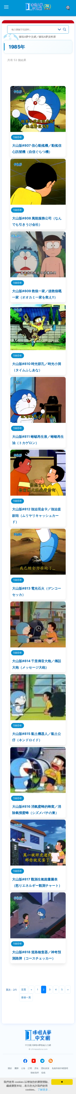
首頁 (23, 989)
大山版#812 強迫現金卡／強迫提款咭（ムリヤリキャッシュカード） (36, 515)
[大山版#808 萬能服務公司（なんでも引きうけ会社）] (38, 203)
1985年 (17, 137)
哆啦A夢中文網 (27, 36)
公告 (23, 1068)
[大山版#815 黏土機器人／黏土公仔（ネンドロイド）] (38, 719)
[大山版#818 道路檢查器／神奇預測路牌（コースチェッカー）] (38, 937)
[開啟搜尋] (69, 7)
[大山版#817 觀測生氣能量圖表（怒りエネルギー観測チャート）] (38, 864)
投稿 (43, 1072)
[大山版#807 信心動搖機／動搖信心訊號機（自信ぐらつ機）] (38, 131)
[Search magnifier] (64, 29)
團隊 (17, 1068)
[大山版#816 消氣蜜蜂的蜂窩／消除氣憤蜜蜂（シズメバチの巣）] (38, 792)
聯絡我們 (35, 1072)
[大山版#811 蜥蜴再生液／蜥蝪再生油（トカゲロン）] (38, 422)
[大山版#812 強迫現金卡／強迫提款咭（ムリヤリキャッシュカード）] (38, 494)
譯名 (36, 1068)
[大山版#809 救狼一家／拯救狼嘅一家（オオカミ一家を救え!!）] (38, 276)
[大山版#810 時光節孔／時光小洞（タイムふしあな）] (38, 349)
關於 (10, 1068)
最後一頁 (26, 997)
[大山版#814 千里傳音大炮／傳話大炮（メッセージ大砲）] (38, 646)
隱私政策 (45, 1068)
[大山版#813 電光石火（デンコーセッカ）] (38, 573)
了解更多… (44, 1089)
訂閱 (30, 1068)
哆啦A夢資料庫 (47, 36)
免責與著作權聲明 (60, 1068)
